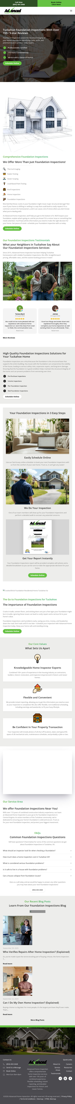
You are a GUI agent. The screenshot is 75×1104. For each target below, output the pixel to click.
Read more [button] (20, 331)
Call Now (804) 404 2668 (19, 3)
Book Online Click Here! (56, 3)
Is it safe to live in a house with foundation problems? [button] (25, 869)
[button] (71, 11)
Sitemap (40, 1099)
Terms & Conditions (27, 1099)
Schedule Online (12, 63)
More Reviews (9, 338)
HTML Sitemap (50, 1099)
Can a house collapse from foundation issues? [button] (22, 876)
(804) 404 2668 (37, 890)
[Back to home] (12, 11)
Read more (7, 964)
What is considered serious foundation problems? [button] (23, 863)
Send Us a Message (13, 1067)
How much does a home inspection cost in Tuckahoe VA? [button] (26, 857)
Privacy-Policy (67, 1096)
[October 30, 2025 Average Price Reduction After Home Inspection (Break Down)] (37, 911)
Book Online (11, 1071)
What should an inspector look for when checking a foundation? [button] (29, 851)
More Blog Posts (37, 1020)
